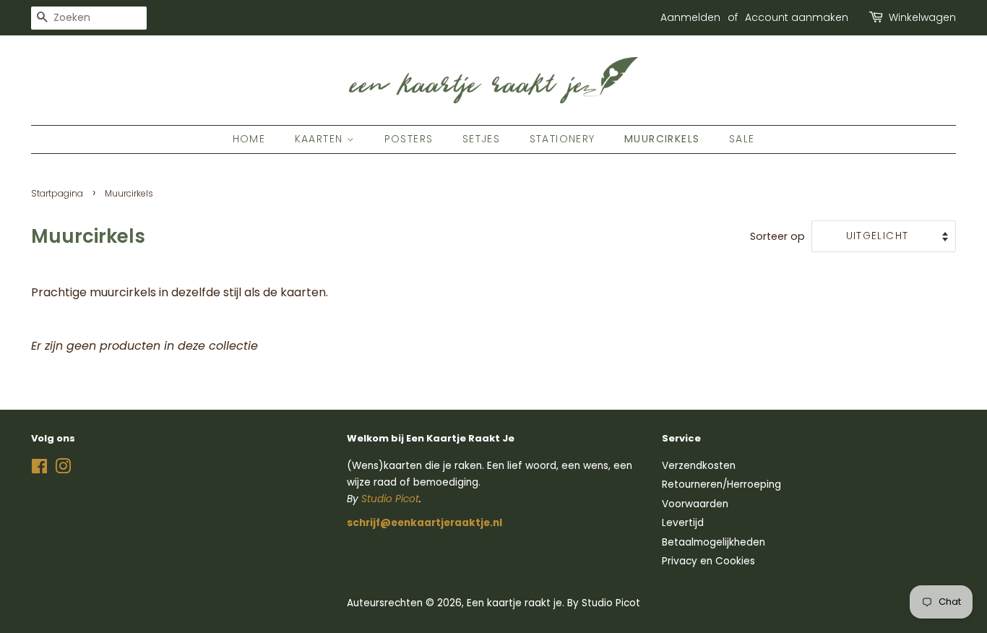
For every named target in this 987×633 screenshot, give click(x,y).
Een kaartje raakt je (514, 603)
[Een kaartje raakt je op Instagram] (63, 469)
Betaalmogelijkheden (713, 542)
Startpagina (57, 193)
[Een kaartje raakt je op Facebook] (39, 469)
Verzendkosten (699, 466)
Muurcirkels (661, 139)
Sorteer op (777, 236)
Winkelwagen (922, 17)
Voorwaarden (695, 504)
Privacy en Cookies (708, 561)
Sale (742, 139)
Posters (409, 139)
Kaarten (321, 139)
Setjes (481, 139)
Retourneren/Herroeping (721, 484)
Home (249, 139)
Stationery (562, 139)
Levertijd (683, 523)
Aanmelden (690, 17)
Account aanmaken (796, 17)
